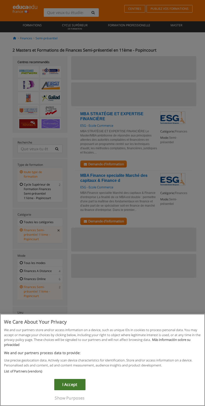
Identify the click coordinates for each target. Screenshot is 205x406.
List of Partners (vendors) (23, 371)
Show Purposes (69, 398)
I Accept (69, 384)
